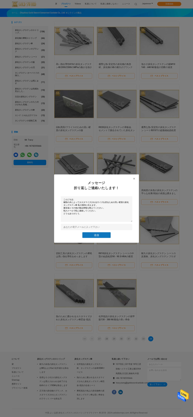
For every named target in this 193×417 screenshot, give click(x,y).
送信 (96, 234)
